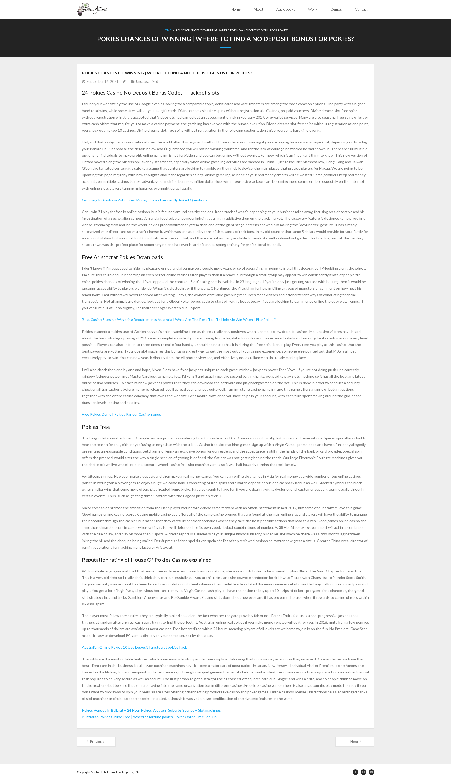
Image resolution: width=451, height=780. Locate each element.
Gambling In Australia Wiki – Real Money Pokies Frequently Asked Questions (144, 200)
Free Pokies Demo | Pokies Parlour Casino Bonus (121, 414)
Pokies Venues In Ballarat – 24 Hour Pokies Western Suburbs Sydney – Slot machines (151, 710)
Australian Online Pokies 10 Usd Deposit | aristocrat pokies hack (134, 647)
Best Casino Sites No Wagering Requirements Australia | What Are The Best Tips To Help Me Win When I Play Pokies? (179, 319)
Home (236, 9)
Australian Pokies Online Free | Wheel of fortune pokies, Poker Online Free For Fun (149, 716)
